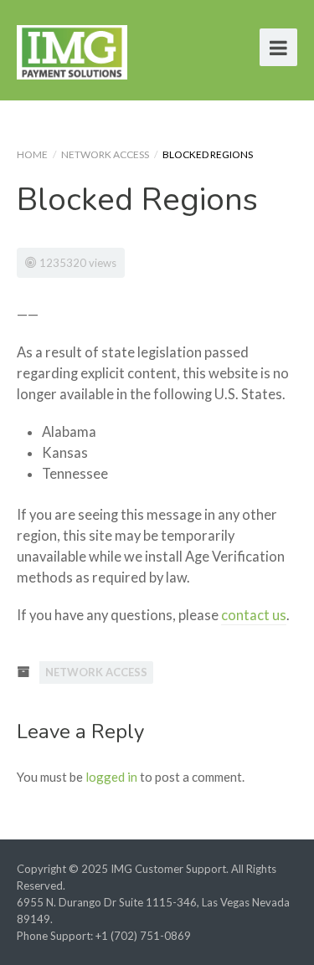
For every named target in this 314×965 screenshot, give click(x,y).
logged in (111, 776)
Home (32, 154)
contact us (253, 615)
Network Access (105, 154)
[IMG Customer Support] (72, 50)
